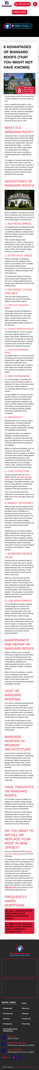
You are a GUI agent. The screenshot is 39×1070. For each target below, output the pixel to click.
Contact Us (26, 1019)
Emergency (7, 1024)
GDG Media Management (20, 1067)
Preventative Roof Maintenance (10, 1030)
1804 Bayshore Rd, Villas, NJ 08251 (20, 1052)
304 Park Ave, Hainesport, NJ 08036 (20, 1045)
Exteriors (6, 1019)
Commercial (8, 1013)
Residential (7, 1008)
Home (24, 1003)
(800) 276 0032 (22, 4)
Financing (26, 1024)
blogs (17, 26)
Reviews (25, 1013)
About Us (25, 1008)
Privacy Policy (33, 1067)
